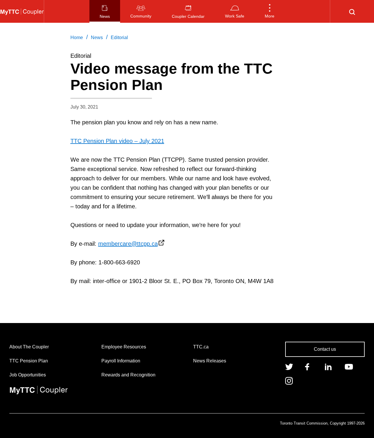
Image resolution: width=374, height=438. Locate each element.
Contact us (325, 349)
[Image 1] (22, 11)
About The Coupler (29, 346)
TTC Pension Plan (28, 360)
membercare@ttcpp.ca (128, 243)
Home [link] (76, 37)
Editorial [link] (119, 37)
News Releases (209, 360)
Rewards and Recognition (128, 374)
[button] (269, 11)
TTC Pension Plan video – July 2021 (117, 141)
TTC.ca (201, 346)
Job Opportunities (27, 374)
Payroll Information (120, 360)
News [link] (97, 37)
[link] (289, 366)
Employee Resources (123, 346)
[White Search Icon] (352, 11)
